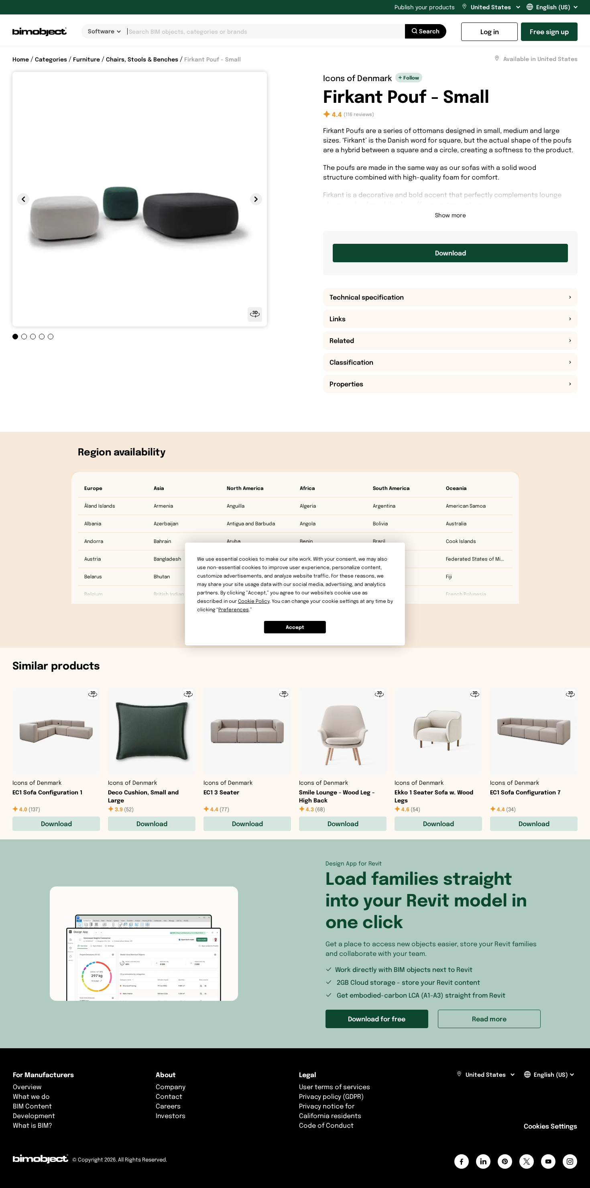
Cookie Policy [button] (253, 601)
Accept (295, 627)
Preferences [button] (233, 609)
